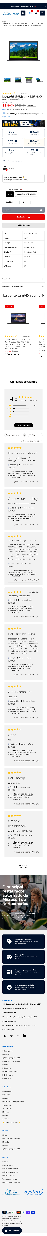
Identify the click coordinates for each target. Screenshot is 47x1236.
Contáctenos (6, 1078)
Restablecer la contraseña (11, 1138)
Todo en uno (6, 1108)
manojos (5, 1115)
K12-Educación (7, 1075)
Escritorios (6, 1095)
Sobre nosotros (7, 1051)
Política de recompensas (11, 1182)
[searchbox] (14, 435)
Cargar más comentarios (23, 865)
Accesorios (6, 1119)
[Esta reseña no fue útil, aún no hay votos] (36, 481)
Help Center (6, 1068)
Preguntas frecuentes (10, 1071)
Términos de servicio (9, 1179)
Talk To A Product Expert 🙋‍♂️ (14, 177)
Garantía (5, 1162)
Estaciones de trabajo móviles (13, 1102)
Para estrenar (7, 1091)
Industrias (5, 1054)
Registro (5, 1145)
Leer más (32, 559)
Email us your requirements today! (16, 179)
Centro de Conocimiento (11, 1061)
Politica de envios (8, 1175)
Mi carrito (5, 1142)
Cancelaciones (7, 1165)
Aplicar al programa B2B (11, 1058)
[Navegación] (42, 13)
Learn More (6, 117)
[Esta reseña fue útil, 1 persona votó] (33, 852)
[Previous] (5, 6)
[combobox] (32, 441)
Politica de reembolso (10, 1169)
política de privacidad (10, 1172)
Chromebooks (7, 1105)
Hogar (4, 21)
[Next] (42, 6)
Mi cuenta (5, 1135)
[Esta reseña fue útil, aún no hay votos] (33, 481)
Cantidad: (9, 202)
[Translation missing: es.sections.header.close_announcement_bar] (45, 6)
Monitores (5, 1112)
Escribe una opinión (23, 425)
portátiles (5, 1098)
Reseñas (5, 1065)
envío (4, 109)
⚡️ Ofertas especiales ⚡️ (11, 1122)
